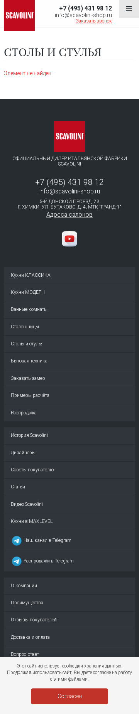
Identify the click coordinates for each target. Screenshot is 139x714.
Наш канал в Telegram (46, 540)
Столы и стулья (27, 344)
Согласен (70, 696)
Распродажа (24, 413)
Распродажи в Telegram (48, 561)
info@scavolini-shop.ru (83, 15)
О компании (24, 585)
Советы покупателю (32, 470)
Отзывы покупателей (34, 620)
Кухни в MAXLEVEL (32, 521)
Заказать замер (28, 378)
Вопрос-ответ (25, 654)
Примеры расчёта (30, 395)
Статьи (18, 487)
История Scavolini (29, 435)
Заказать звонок (94, 21)
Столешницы (25, 326)
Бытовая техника (29, 361)
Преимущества (27, 602)
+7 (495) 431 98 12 (85, 8)
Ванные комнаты (29, 309)
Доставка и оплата (30, 637)
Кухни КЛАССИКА (31, 275)
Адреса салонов (69, 214)
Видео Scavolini (27, 504)
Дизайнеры (23, 452)
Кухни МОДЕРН (28, 292)
